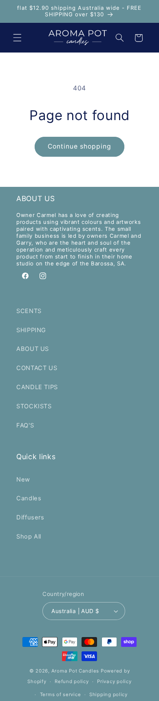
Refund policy (72, 681)
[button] (17, 37)
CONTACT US (36, 368)
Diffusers (30, 517)
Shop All (28, 536)
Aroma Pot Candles (75, 671)
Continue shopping (80, 146)
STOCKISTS (34, 406)
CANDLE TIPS (37, 387)
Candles (28, 498)
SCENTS (29, 311)
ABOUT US (32, 349)
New (23, 479)
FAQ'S (25, 425)
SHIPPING (31, 330)
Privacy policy (114, 681)
